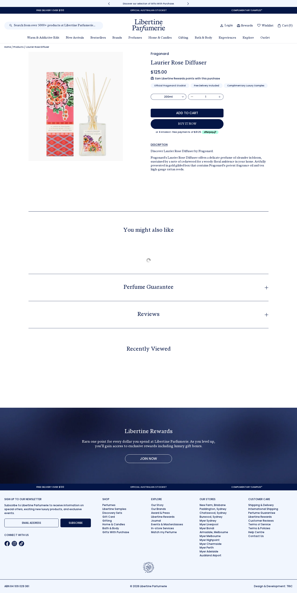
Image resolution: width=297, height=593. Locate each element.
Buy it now (187, 124)
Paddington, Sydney (213, 509)
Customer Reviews (261, 520)
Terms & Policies (259, 528)
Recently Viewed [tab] (149, 349)
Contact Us (256, 536)
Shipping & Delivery (261, 505)
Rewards (247, 26)
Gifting (107, 520)
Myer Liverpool (209, 524)
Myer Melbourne (210, 536)
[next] (188, 3)
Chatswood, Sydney (213, 513)
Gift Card (108, 517)
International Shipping (263, 509)
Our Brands (158, 509)
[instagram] (14, 543)
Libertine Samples (114, 509)
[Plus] (219, 97)
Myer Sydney (208, 520)
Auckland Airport (210, 555)
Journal (156, 520)
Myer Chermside (211, 544)
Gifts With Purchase (115, 532)
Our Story (157, 505)
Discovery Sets (112, 513)
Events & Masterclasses (167, 524)
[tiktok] (21, 543)
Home (7, 47)
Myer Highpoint (210, 540)
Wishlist (268, 26)
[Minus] (192, 97)
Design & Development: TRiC (273, 586)
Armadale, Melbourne (214, 532)
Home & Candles (113, 524)
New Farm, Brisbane (213, 505)
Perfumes (108, 505)
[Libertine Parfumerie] (148, 25)
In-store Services (162, 528)
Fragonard (160, 53)
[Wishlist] (259, 26)
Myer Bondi (207, 528)
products (18, 47)
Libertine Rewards (163, 517)
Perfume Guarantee (261, 513)
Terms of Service (259, 524)
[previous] (109, 3)
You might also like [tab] (148, 230)
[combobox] (56, 25)
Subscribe (76, 523)
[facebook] (7, 543)
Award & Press (160, 513)
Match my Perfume (164, 532)
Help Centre (256, 532)
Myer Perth (207, 547)
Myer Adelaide (209, 551)
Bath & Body (110, 528)
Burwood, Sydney (211, 517)
